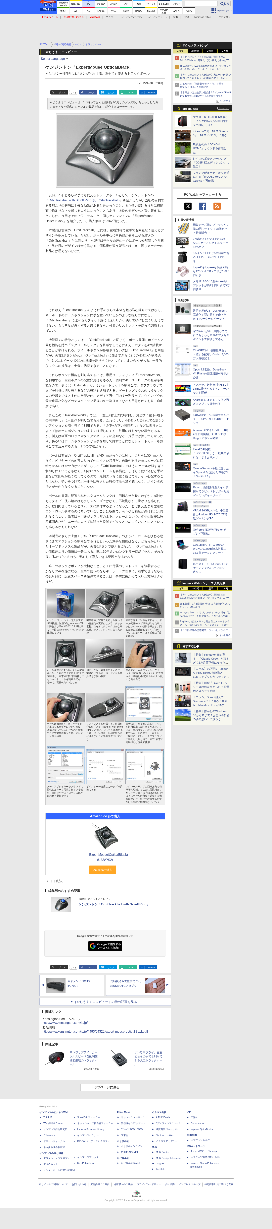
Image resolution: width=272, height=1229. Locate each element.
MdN (154, 1147)
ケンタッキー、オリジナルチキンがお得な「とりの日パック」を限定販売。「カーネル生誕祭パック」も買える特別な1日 (205, 616)
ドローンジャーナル (54, 1141)
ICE (189, 1112)
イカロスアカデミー (166, 1141)
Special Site (190, 108)
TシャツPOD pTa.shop (204, 1151)
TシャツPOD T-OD (132, 1129)
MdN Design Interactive (168, 1158)
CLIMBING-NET (129, 1152)
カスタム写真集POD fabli (205, 1157)
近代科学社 (123, 1158)
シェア (91, 92)
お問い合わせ (79, 1184)
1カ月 (225, 50)
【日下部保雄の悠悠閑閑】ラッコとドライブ (204, 630)
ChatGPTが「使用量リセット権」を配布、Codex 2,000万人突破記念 (211, 354)
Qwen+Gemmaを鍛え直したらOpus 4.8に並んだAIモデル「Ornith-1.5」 (211, 472)
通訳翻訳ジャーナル (166, 1129)
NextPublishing (85, 1163)
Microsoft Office (202, 17)
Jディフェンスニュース (168, 1123)
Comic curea (197, 1123)
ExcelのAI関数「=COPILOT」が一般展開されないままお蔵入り (211, 453)
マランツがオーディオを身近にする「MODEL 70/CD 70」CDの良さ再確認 (211, 176)
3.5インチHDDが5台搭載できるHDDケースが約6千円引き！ (211, 257)
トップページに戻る (105, 1087)
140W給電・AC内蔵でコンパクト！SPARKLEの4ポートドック (211, 418)
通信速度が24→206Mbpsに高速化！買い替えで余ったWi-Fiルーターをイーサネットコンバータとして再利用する (205, 69)
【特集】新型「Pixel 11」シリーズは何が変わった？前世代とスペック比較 (211, 686)
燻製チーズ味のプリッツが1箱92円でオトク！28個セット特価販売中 (210, 228)
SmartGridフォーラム (88, 1117)
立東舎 (124, 1135)
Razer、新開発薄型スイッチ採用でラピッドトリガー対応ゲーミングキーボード (211, 491)
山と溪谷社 (123, 1141)
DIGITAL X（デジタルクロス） (93, 1141)
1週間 (210, 50)
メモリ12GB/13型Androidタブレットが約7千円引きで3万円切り (211, 285)
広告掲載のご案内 (100, 1184)
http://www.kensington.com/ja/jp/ (65, 1022)
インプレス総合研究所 (55, 1129)
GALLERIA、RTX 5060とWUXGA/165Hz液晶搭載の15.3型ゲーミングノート (209, 548)
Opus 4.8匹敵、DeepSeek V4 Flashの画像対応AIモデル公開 (211, 373)
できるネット (50, 1164)
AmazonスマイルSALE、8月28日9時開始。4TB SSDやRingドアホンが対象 (211, 434)
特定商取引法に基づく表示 (218, 1184)
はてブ (111, 92)
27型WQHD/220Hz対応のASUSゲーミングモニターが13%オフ (210, 242)
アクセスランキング (194, 45)
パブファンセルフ (200, 1140)
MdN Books (162, 1152)
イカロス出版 (159, 1112)
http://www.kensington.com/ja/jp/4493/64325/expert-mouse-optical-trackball (95, 1031)
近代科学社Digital (130, 1163)
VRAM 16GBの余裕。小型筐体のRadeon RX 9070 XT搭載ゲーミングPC (210, 514)
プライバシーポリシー (149, 1184)
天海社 (194, 1117)
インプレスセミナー (88, 1135)
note (131, 92)
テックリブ (158, 1164)
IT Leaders (49, 1135)
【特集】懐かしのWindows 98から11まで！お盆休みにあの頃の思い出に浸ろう (211, 715)
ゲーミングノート (157, 17)
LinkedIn (151, 92)
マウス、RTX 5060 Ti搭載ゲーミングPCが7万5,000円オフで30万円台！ (210, 121)
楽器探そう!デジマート (133, 1123)
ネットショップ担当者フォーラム (95, 1123)
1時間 (180, 50)
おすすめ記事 (190, 646)
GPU (175, 17)
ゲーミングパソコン (132, 17)
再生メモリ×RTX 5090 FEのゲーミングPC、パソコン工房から (210, 567)
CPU (186, 17)
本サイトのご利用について (53, 1184)
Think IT (47, 1117)
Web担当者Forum (53, 1123)
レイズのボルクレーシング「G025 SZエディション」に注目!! (211, 162)
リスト (73, 92)
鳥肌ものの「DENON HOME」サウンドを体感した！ (209, 148)
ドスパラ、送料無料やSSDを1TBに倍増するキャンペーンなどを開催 (211, 388)
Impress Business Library (91, 1129)
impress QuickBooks (202, 1129)
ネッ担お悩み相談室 (54, 1147)
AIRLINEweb (163, 1117)
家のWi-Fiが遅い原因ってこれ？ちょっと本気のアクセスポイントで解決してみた (211, 335)
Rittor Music (124, 1112)
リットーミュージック (133, 1117)
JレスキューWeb (165, 1135)
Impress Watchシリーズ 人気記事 (203, 583)
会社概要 (170, 1184)
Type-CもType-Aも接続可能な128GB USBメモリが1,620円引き (211, 271)
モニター (110, 17)
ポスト (62, 92)
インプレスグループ (189, 1184)
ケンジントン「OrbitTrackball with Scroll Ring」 (114, 904)
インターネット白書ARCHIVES (60, 1170)
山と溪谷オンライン (132, 1146)
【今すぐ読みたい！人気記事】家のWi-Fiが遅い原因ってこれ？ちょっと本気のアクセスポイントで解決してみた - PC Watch (205, 78)
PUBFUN (192, 1135)
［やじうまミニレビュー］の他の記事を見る (105, 1001)
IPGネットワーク (196, 1146)
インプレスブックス (88, 1157)
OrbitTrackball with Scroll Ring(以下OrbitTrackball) (84, 200)
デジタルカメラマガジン (56, 1158)
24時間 (195, 50)
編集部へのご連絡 (123, 1184)
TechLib (160, 1169)
